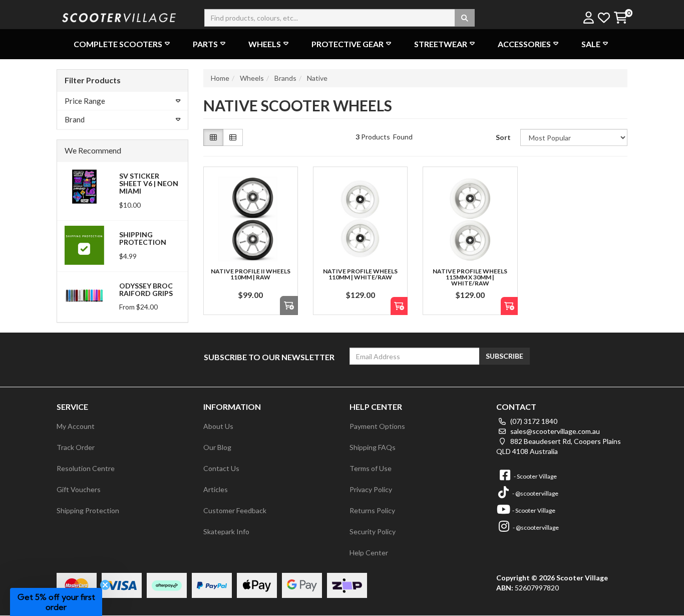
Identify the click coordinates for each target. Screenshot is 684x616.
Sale (590, 44)
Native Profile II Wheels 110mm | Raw (250, 274)
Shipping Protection (142, 238)
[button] (56, 602)
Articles (215, 489)
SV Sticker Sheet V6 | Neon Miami (148, 184)
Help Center (369, 552)
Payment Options (377, 426)
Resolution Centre (86, 468)
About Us (218, 426)
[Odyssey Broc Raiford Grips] (84, 295)
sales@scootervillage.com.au (554, 431)
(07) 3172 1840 (533, 421)
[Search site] (465, 18)
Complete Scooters (118, 44)
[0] (620, 18)
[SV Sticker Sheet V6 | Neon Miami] (84, 186)
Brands (285, 78)
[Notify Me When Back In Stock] (399, 306)
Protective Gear (347, 44)
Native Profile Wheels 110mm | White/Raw (360, 274)
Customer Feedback (234, 510)
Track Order (76, 447)
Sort (503, 137)
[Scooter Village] (119, 16)
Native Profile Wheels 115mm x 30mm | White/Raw (470, 277)
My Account (76, 426)
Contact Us (221, 468)
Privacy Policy (371, 489)
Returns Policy (372, 510)
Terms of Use (371, 468)
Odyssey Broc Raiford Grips (146, 289)
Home (220, 78)
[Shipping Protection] (84, 244)
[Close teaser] (105, 585)
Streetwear (440, 44)
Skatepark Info (226, 531)
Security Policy (373, 531)
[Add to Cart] (289, 306)
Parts (205, 44)
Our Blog (217, 447)
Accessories (524, 44)
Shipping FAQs (373, 447)
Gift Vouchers (79, 489)
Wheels (264, 44)
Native (317, 78)
